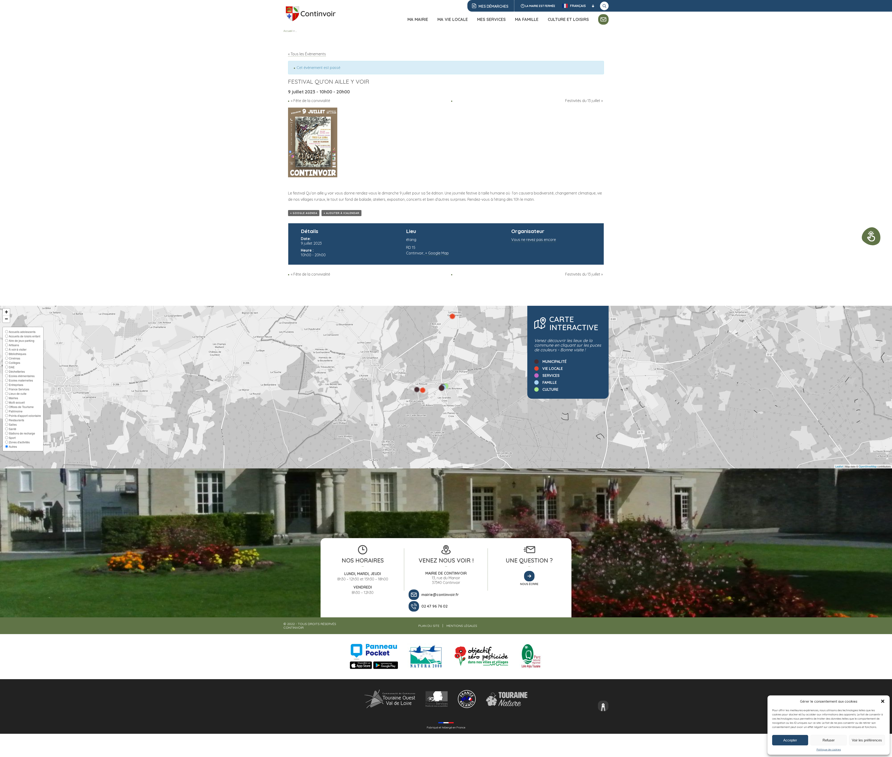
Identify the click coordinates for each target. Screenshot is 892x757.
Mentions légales (461, 626)
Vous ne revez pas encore (533, 239)
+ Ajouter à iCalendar (341, 213)
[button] (882, 701)
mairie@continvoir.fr (440, 594)
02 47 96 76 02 (434, 606)
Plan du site (428, 626)
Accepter (790, 740)
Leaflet (839, 466)
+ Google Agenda (303, 213)
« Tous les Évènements (307, 54)
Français (578, 6)
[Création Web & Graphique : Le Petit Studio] (603, 706)
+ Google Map (437, 253)
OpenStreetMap (868, 466)
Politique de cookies (829, 749)
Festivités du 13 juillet (584, 100)
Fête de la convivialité (310, 100)
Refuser (829, 740)
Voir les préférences (867, 740)
